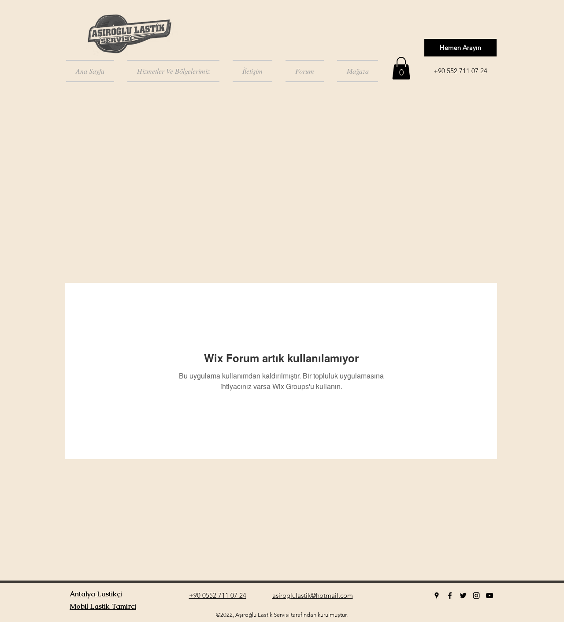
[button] (401, 68)
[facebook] (449, 595)
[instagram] (476, 595)
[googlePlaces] (436, 595)
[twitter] (463, 595)
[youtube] (489, 595)
